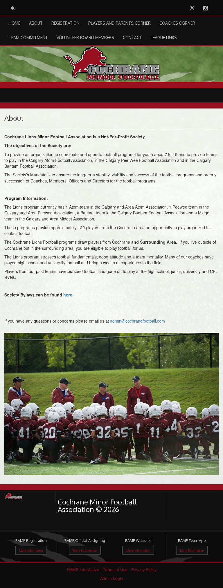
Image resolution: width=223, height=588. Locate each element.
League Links (164, 37)
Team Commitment (28, 37)
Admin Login (111, 578)
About (36, 23)
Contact (132, 37)
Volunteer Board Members (85, 37)
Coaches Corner (177, 23)
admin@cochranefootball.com (137, 321)
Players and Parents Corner (119, 23)
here (67, 295)
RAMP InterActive (83, 569)
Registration (65, 23)
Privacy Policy (144, 569)
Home (14, 23)
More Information (31, 550)
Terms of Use (115, 569)
